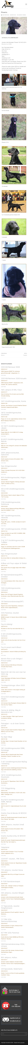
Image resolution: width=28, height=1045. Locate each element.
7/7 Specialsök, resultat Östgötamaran (10, 907)
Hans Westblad (5, 14)
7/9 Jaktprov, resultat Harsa (12, 870)
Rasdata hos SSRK (6, 44)
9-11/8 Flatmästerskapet (10, 881)
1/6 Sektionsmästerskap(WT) (12, 602)
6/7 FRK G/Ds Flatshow (10, 933)
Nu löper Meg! (6, 737)
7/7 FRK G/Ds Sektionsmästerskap (9, 920)
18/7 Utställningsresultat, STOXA (13, 529)
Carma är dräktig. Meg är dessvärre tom (11, 711)
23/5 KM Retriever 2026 (10, 367)
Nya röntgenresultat (9, 466)
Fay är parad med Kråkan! (11, 647)
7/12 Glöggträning (8, 788)
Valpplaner (5, 847)
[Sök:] (14, 1033)
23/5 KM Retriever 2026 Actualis (13, 378)
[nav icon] (26, 4)
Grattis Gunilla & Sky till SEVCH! (13, 836)
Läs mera (3, 375)
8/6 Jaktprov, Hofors (9, 957)
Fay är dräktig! (6, 624)
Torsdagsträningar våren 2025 (13, 685)
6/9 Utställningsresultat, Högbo (13, 477)
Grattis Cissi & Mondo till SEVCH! (14, 813)
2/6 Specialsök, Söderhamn (11, 969)
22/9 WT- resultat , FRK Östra (12, 859)
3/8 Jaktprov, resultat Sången (12, 893)
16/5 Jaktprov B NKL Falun (11, 390)
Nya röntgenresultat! (9, 554)
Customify (22, 1042)
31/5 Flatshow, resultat (10, 613)
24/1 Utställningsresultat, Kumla (13, 401)
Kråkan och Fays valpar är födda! (14, 563)
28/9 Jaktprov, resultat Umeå (12, 825)
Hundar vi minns (22, 14)
